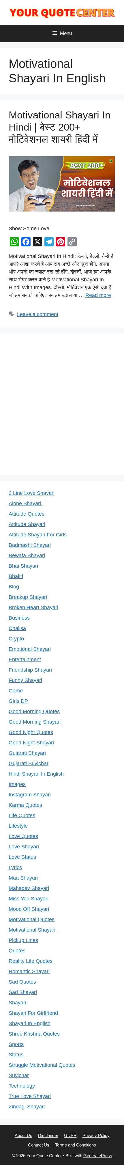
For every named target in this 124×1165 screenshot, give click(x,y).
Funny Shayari (25, 680)
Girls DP (18, 701)
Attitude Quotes (26, 514)
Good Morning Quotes (34, 711)
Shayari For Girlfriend (33, 1013)
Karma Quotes (25, 805)
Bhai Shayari (23, 566)
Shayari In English (29, 1023)
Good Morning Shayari (35, 722)
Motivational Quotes (32, 919)
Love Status (22, 857)
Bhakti (16, 576)
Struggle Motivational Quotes (42, 1065)
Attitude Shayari (27, 524)
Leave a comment (37, 314)
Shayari (17, 1003)
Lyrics (15, 867)
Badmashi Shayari (30, 545)
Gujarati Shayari (27, 753)
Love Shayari (24, 847)
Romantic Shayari (29, 971)
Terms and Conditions (75, 1144)
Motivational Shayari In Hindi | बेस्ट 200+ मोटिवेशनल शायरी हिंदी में (59, 127)
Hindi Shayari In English (36, 774)
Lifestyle (18, 826)
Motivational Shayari (33, 930)
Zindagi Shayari (27, 1107)
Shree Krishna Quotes (34, 1034)
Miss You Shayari (28, 899)
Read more (98, 295)
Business (19, 618)
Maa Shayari (23, 878)
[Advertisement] (62, 404)
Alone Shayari (25, 503)
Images (17, 784)
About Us (23, 1135)
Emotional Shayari (30, 649)
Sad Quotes (22, 982)
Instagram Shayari (30, 795)
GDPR (70, 1135)
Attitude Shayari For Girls (38, 535)
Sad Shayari (23, 992)
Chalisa (17, 628)
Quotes (17, 951)
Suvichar (19, 1075)
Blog (14, 587)
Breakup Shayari (28, 597)
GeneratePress (97, 1155)
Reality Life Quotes (30, 961)
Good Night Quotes (31, 732)
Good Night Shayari (31, 743)
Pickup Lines (23, 940)
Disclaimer (48, 1135)
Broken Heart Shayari (33, 607)
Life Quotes (22, 815)
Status (16, 1055)
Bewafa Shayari (27, 555)
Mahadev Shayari (29, 888)
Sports (16, 1044)
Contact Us (38, 1144)
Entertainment (25, 659)
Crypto (16, 639)
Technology (22, 1086)
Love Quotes (23, 836)
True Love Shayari (30, 1096)
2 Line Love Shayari (32, 493)
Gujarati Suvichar (28, 763)
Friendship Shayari (30, 670)
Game (16, 691)
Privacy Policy (96, 1135)
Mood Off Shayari (29, 909)
